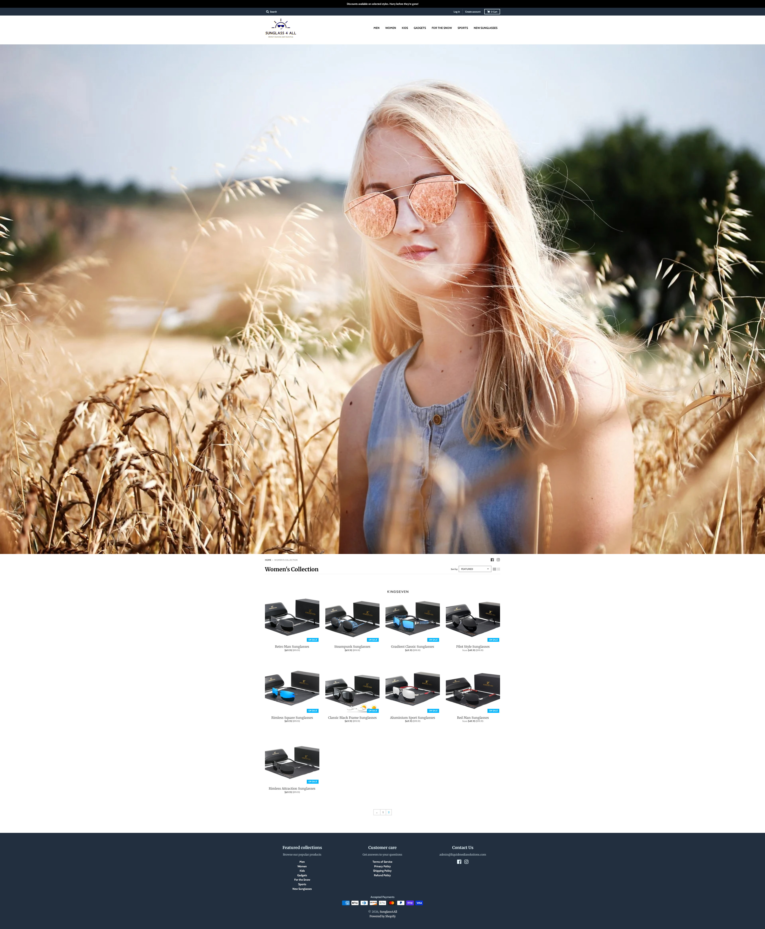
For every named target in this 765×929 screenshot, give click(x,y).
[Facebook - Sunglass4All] (492, 560)
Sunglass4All (388, 911)
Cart (494, 11)
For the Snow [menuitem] (442, 28)
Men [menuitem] (377, 28)
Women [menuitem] (390, 28)
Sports (302, 884)
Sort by (454, 569)
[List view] (498, 569)
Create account (473, 11)
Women (302, 866)
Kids (302, 870)
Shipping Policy (382, 870)
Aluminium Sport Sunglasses (412, 718)
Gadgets (302, 875)
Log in (457, 11)
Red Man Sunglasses (473, 718)
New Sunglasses (302, 889)
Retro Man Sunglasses (292, 647)
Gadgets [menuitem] (420, 28)
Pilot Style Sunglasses (473, 647)
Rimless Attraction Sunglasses (292, 788)
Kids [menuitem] (405, 28)
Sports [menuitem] (463, 28)
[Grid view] (494, 569)
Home (268, 560)
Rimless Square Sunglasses (292, 718)
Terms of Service (382, 862)
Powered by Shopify (383, 916)
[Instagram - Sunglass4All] (498, 560)
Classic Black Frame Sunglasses (352, 718)
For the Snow (302, 879)
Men (302, 862)
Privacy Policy (382, 866)
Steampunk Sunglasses (352, 647)
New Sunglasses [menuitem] (485, 28)
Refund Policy (382, 875)
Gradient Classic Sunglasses (412, 647)
